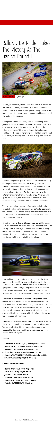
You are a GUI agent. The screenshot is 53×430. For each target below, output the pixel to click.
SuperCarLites (35, 15)
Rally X (11, 97)
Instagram (28, 5)
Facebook (38, 5)
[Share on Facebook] (25, 399)
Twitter (48, 5)
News (5, 97)
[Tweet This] (9, 399)
